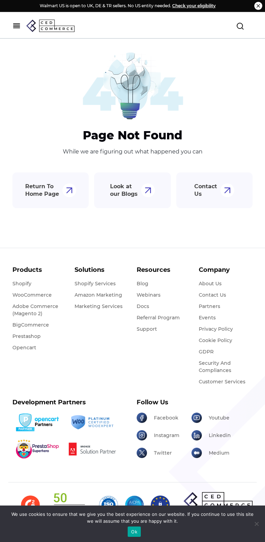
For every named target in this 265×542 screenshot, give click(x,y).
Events (207, 318)
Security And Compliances (215, 366)
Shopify (21, 283)
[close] (258, 6)
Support (147, 329)
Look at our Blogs (124, 190)
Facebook (166, 418)
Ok (134, 531)
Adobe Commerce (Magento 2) (35, 310)
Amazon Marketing (98, 295)
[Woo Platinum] (92, 423)
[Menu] (16, 26)
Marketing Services (98, 306)
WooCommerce (32, 295)
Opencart (24, 347)
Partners (209, 306)
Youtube (219, 418)
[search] (240, 26)
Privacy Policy (216, 329)
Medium (219, 453)
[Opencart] (37, 422)
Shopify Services (95, 283)
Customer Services (222, 382)
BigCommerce (30, 325)
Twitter (163, 453)
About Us (210, 283)
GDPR (206, 352)
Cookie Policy (215, 340)
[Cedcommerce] (218, 501)
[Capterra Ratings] (30, 505)
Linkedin (220, 435)
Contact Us (205, 190)
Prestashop (26, 336)
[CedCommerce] (50, 26)
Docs (143, 306)
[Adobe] (92, 449)
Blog (142, 283)
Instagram (166, 435)
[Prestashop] (37, 449)
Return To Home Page (42, 190)
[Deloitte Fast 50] (69, 505)
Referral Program (158, 318)
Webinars (148, 295)
